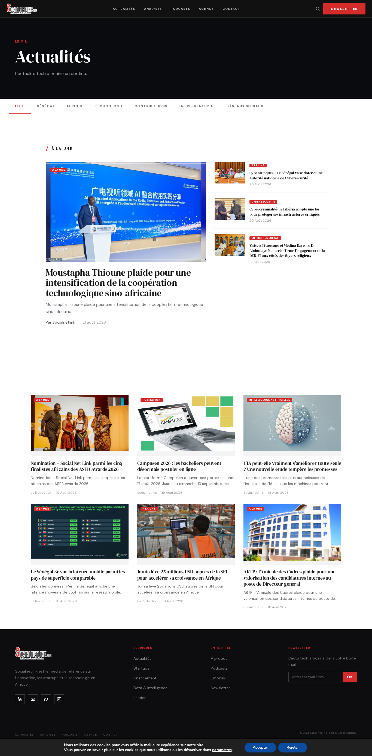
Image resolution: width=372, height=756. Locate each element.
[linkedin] (20, 699)
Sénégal (46, 106)
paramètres (222, 750)
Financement (145, 678)
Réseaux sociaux (245, 106)
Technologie (109, 106)
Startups (141, 668)
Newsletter (344, 9)
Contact (231, 9)
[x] (46, 699)
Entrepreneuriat (197, 106)
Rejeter (292, 747)
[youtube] (33, 699)
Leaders (140, 697)
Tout (20, 106)
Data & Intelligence (150, 687)
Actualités (124, 9)
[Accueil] (22, 8)
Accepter (260, 747)
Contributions (151, 106)
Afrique (74, 106)
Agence (206, 9)
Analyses (153, 9)
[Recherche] (318, 9)
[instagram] (59, 699)
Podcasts (180, 9)
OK (350, 676)
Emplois (218, 678)
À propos (219, 658)
